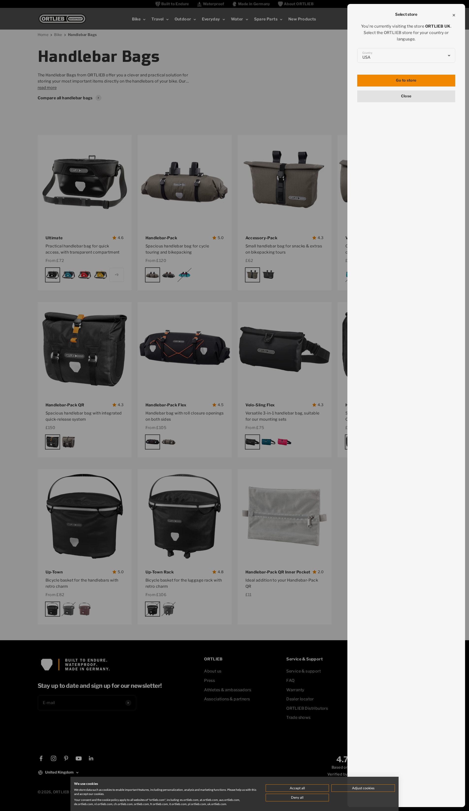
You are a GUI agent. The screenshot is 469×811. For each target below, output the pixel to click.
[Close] (454, 15)
